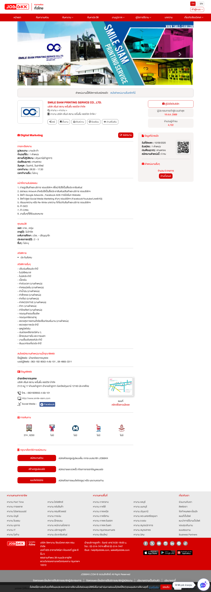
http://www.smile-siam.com (35, 398)
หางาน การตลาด (15, 507)
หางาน (54, 110)
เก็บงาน (65, 122)
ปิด (177, 587)
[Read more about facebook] (145, 543)
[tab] (110, 122)
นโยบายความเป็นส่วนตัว (148, 580)
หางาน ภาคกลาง (101, 502)
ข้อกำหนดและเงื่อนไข (188, 511)
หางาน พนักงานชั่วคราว (59, 525)
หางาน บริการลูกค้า (57, 530)
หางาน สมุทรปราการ (143, 525)
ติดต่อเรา (183, 507)
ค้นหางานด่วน (42, 17)
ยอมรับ (166, 587)
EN (201, 4)
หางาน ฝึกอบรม (55, 521)
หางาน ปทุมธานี (141, 511)
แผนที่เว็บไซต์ (185, 516)
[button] (30, 53)
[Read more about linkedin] (172, 543)
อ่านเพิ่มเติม (154, 587)
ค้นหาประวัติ (93, 17)
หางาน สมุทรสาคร (142, 530)
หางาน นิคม (139, 535)
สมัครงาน (127, 135)
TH (192, 4)
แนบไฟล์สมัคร (36, 480)
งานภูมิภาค (117, 17)
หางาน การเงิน (54, 516)
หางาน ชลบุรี (140, 502)
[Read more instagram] (165, 543)
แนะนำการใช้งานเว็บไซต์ (189, 521)
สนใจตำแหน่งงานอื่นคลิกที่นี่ (122, 93)
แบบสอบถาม (185, 530)
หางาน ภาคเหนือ (100, 511)
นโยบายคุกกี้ (170, 580)
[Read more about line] (178, 543)
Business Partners (188, 535)
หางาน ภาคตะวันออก (103, 521)
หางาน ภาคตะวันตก (102, 525)
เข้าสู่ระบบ (196, 9)
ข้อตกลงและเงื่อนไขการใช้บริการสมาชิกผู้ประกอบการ (57, 580)
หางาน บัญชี (12, 516)
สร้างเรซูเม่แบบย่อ (37, 469)
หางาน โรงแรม (13, 521)
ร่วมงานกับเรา (185, 502)
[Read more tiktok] (185, 543)
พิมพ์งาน (80, 122)
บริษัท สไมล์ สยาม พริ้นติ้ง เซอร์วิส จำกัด (66, 107)
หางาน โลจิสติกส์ (55, 502)
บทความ (169, 17)
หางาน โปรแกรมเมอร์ (16, 511)
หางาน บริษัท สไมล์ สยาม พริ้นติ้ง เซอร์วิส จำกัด (72, 114)
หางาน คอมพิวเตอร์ (57, 511)
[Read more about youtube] (158, 543)
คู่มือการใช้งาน (143, 17)
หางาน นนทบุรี (140, 507)
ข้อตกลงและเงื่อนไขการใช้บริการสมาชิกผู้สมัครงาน (109, 580)
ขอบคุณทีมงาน (186, 525)
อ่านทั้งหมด (165, 176)
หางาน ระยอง (140, 521)
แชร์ (53, 122)
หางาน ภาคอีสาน (101, 516)
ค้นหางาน (67, 17)
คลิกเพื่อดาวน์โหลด (121, 405)
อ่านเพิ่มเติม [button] (111, 122)
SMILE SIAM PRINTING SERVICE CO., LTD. (75, 102)
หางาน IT (11, 530)
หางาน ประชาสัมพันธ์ (57, 535)
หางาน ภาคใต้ (99, 507)
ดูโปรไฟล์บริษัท (172, 104)
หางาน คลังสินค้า (55, 507)
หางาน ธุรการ (13, 525)
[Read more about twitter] (152, 543)
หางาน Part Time (15, 502)
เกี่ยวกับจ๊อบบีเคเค (193, 17)
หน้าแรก (17, 17)
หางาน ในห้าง (13, 535)
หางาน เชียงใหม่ (100, 535)
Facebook (48, 404)
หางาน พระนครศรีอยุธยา (145, 516)
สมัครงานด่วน (36, 458)
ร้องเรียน (95, 122)
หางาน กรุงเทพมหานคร (104, 530)
